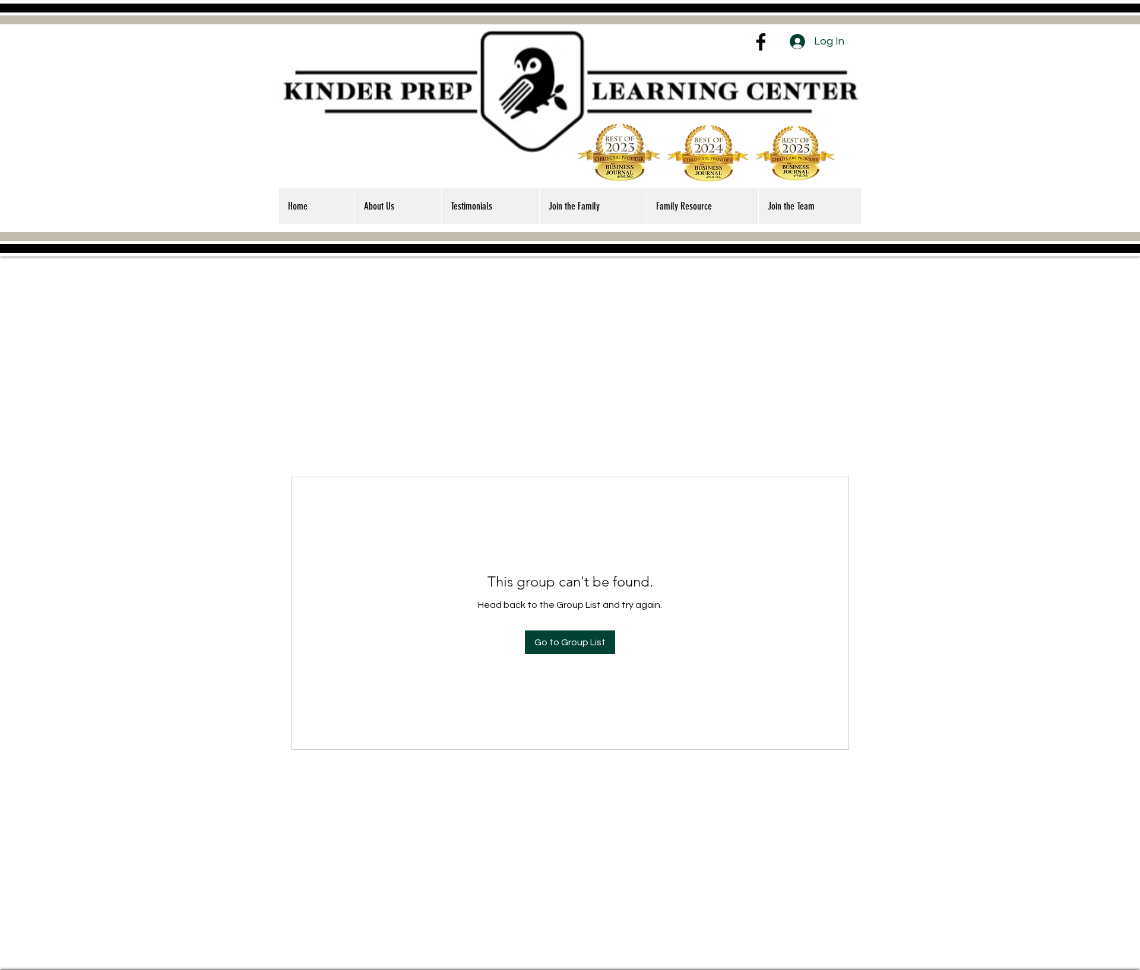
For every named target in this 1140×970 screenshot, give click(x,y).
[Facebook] (760, 41)
